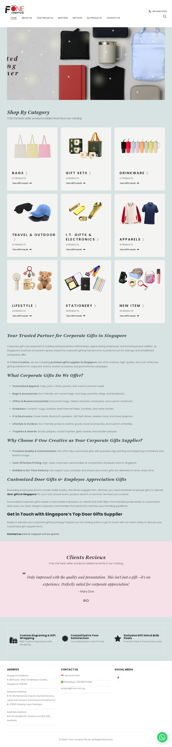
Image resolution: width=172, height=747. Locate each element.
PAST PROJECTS (45, 17)
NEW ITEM (63, 17)
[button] (165, 16)
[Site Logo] (14, 9)
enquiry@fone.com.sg (73, 688)
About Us (27, 17)
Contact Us (113, 17)
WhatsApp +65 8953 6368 (78, 682)
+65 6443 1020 (159, 11)
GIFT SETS (77, 17)
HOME (14, 17)
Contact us (14, 534)
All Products (94, 17)
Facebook (118, 677)
